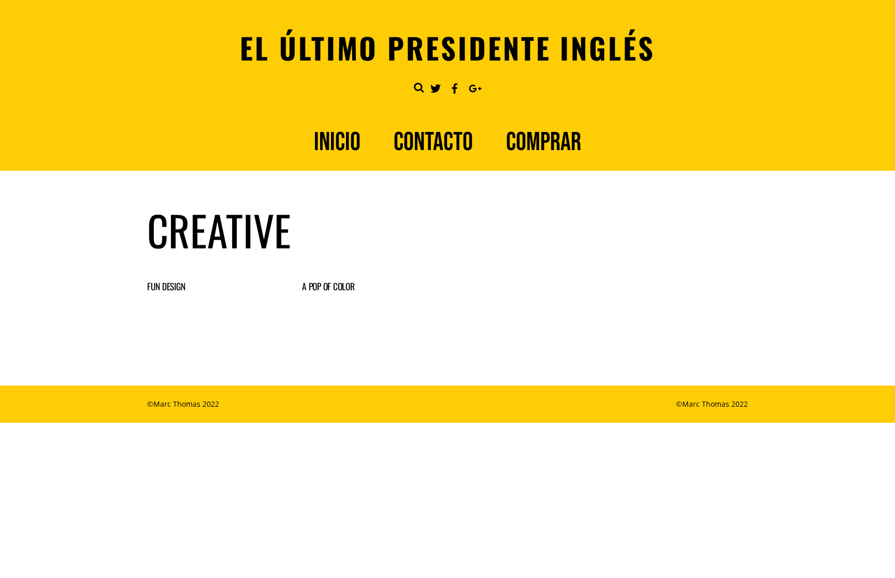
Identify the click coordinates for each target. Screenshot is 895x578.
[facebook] (454, 86)
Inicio (337, 142)
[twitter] (435, 86)
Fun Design (166, 286)
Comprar (543, 142)
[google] (474, 86)
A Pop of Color (328, 286)
